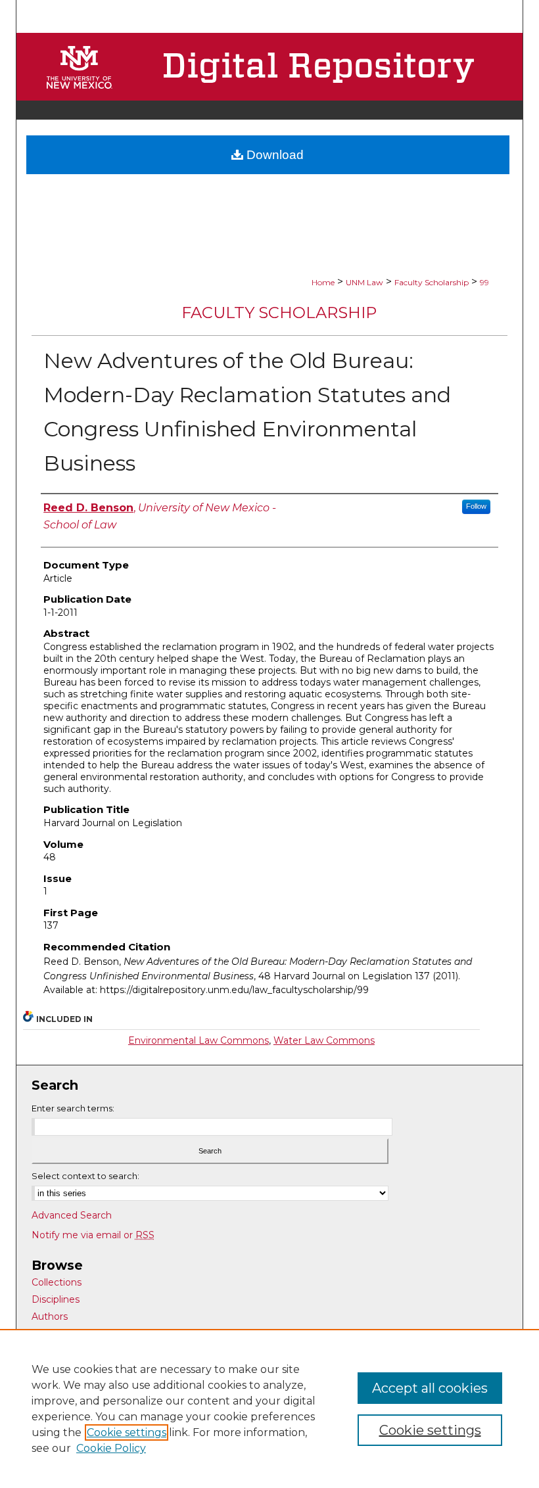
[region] (269, 1408)
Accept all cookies (430, 1388)
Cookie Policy (111, 1448)
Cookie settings (126, 1432)
